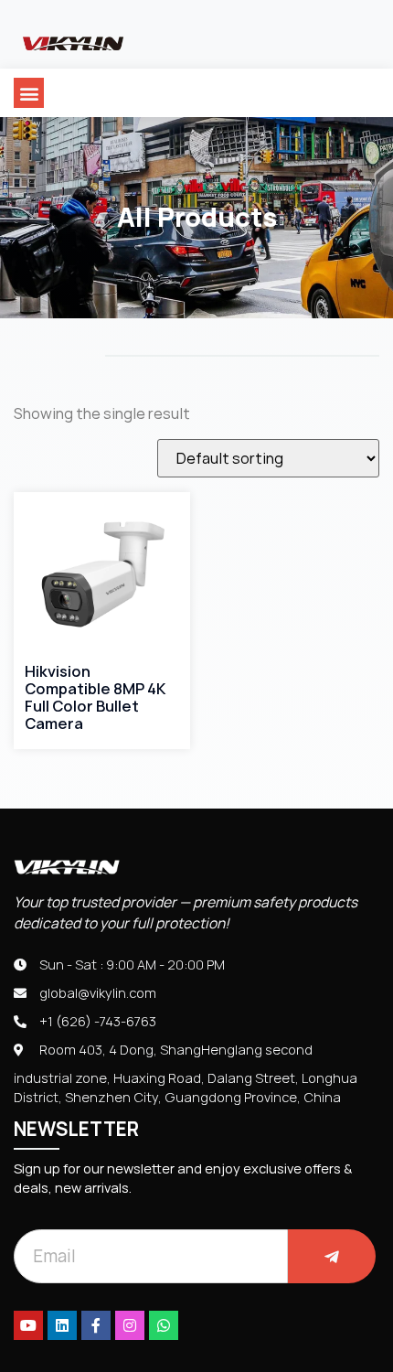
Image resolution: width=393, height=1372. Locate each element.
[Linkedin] (62, 1325)
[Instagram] (129, 1325)
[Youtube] (28, 1325)
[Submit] (332, 1256)
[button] (29, 93)
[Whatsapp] (163, 1325)
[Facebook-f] (96, 1325)
